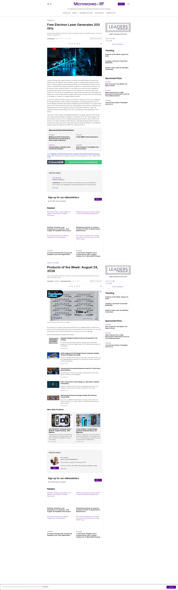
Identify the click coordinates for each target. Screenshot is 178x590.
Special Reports (99, 12)
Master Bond (109, 38)
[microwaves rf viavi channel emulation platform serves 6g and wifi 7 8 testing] (53, 340)
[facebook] (69, 43)
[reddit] (77, 43)
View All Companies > (118, 44)
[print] (101, 43)
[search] (51, 4)
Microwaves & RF (66, 281)
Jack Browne (51, 38)
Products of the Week (53, 262)
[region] (89, 587)
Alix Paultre (50, 281)
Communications (110, 12)
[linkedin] (72, 43)
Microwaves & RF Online (86, 12)
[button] (48, 4)
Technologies (66, 12)
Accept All (171, 587)
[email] (79, 43)
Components (50, 20)
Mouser (108, 40)
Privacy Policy (45, 586)
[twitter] (74, 43)
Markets (74, 12)
